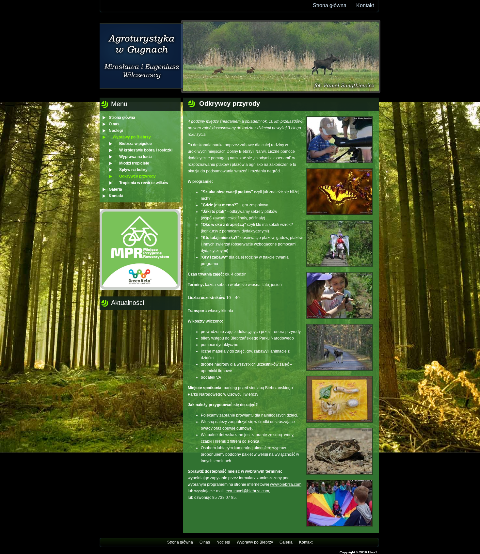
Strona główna (329, 5)
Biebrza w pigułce (135, 143)
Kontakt (365, 5)
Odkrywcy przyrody (137, 176)
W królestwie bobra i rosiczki (145, 150)
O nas (114, 124)
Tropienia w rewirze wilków (143, 183)
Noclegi (116, 130)
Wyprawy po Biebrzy (132, 137)
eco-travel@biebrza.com (247, 491)
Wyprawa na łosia (135, 156)
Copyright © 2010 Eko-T (358, 552)
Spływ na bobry (133, 169)
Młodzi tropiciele (134, 163)
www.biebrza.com (285, 484)
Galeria (115, 189)
